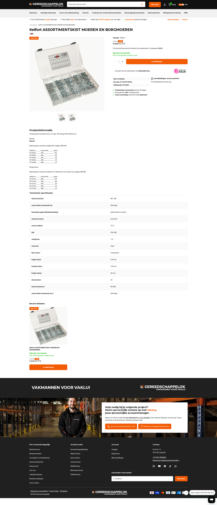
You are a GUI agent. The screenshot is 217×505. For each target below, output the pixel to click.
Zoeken (142, 4)
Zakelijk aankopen (35, 474)
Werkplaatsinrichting (172, 13)
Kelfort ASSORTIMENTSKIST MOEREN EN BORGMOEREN (44, 349)
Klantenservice (34, 449)
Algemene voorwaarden (39, 491)
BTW (183, 4)
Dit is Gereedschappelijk (39, 445)
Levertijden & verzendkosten (39, 458)
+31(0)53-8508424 (159, 457)
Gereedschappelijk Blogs (79, 449)
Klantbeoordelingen (36, 479)
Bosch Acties (75, 458)
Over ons (32, 470)
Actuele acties (77, 445)
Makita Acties (75, 454)
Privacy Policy (54, 491)
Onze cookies (34, 483)
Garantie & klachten (36, 462)
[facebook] (165, 466)
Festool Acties (76, 462)
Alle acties (155, 4)
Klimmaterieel (154, 13)
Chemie (85, 13)
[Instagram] (154, 466)
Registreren (116, 454)
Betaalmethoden (35, 454)
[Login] (165, 4)
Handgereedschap (48, 13)
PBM (186, 13)
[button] (122, 61)
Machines (33, 13)
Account (115, 445)
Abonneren (181, 478)
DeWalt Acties (75, 474)
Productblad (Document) (160, 82)
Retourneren (33, 466)
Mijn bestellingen (118, 458)
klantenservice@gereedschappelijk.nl (166, 460)
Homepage (33, 25)
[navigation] (61, 117)
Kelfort (122, 38)
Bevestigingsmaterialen (135, 13)
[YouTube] (159, 466)
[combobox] (106, 4)
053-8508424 (145, 418)
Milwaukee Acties (77, 470)
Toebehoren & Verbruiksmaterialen (106, 13)
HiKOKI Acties (75, 466)
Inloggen (115, 449)
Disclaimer (63, 491)
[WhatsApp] (176, 466)
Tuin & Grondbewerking (69, 13)
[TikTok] (170, 466)
